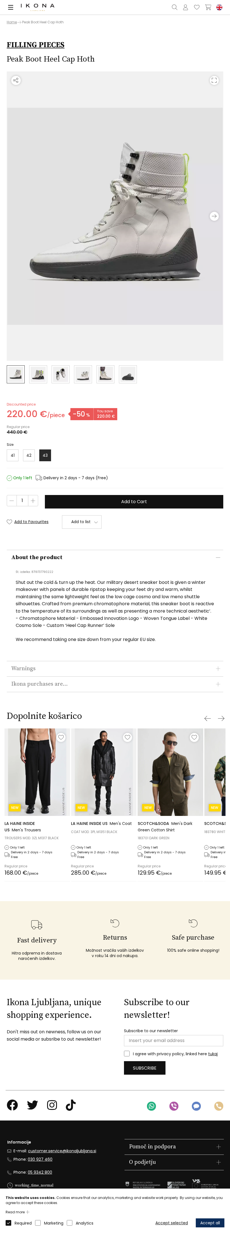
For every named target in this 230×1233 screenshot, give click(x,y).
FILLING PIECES (36, 45)
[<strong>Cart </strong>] (208, 7)
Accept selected (171, 1223)
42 (28, 455)
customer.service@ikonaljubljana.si (62, 1151)
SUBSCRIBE (145, 1068)
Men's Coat (101, 823)
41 (13, 455)
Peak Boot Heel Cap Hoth (43, 22)
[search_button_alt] (175, 7)
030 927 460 (40, 1159)
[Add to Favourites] (60, 737)
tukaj (213, 1054)
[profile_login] (185, 7)
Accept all (210, 1223)
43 (45, 455)
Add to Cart (134, 501)
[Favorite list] (196, 7)
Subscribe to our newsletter (151, 1031)
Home (12, 22)
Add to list (81, 522)
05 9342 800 (40, 1172)
